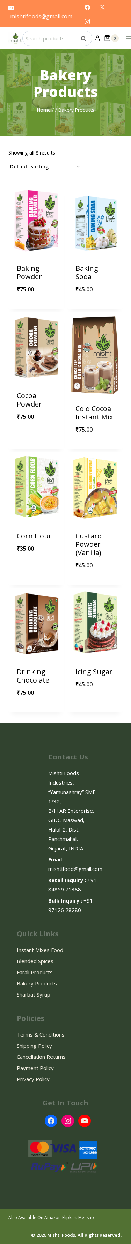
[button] (52, 283)
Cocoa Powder (29, 400)
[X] (102, 7)
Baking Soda (86, 272)
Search (85, 38)
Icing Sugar (93, 671)
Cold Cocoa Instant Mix (94, 413)
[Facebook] (87, 7)
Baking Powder (29, 272)
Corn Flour (34, 536)
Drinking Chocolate (33, 676)
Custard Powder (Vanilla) (88, 544)
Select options (95, 308)
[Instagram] (87, 21)
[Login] (97, 38)
